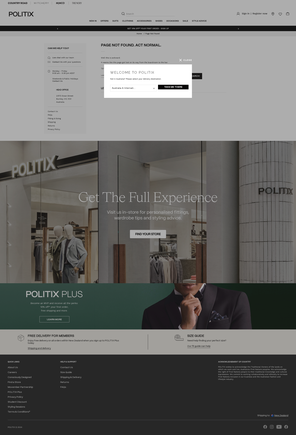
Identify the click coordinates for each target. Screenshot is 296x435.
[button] (185, 60)
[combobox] (133, 88)
